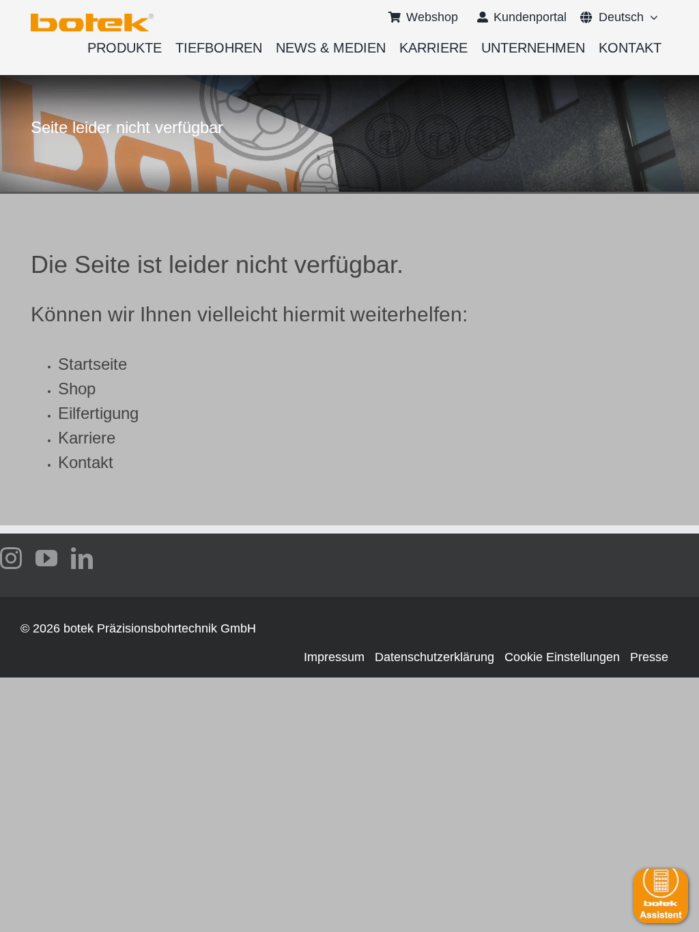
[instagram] (11, 558)
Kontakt (85, 462)
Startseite (92, 364)
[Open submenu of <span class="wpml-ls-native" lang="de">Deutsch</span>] (651, 17)
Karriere (86, 437)
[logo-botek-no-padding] (92, 18)
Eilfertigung (98, 413)
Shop (77, 388)
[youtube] (46, 558)
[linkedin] (82, 558)
